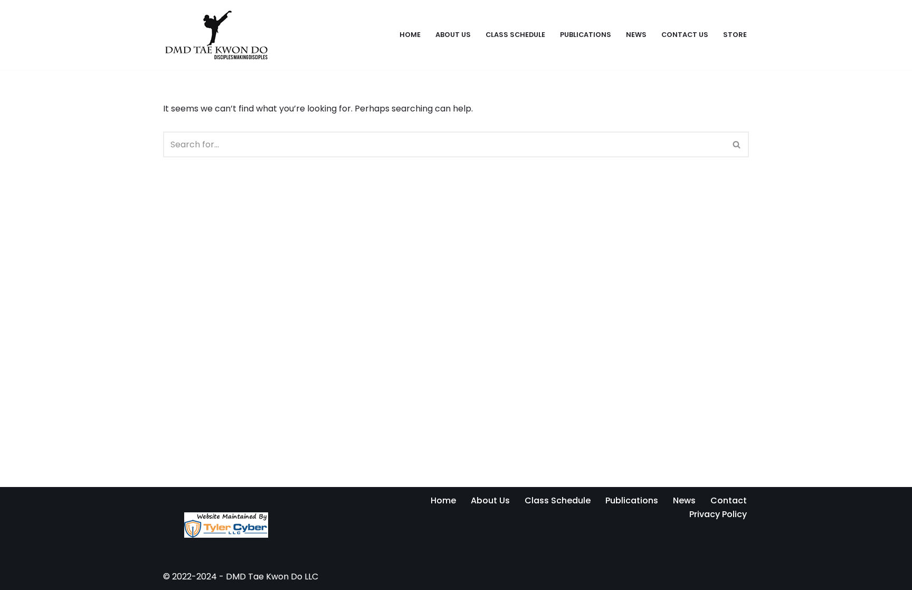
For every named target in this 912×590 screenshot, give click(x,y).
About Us (453, 34)
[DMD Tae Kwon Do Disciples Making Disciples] (216, 35)
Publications (585, 34)
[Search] (737, 144)
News (636, 34)
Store (735, 34)
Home (410, 34)
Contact (728, 500)
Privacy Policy (718, 514)
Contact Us (684, 34)
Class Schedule (515, 34)
